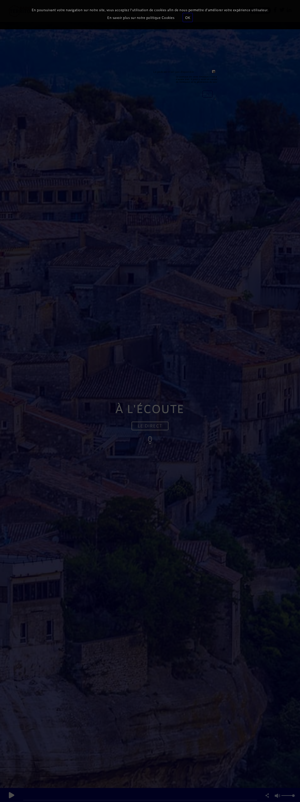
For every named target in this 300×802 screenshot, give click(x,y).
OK (187, 17)
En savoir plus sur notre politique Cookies (140, 17)
